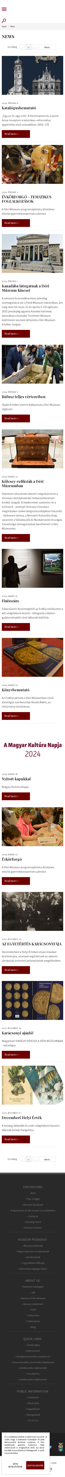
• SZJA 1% (32, 1420)
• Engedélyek (32, 1409)
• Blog (32, 1327)
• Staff (32, 1309)
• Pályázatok (32, 1403)
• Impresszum (32, 1350)
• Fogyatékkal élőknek (33, 1263)
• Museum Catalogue (32, 1286)
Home (4, 26)
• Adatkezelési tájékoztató (32, 1368)
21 (28, 47)
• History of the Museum (33, 1298)
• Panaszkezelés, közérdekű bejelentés (32, 1362)
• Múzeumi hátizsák (32, 1245)
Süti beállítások (15, 1465)
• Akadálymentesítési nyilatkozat (32, 1356)
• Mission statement (32, 1304)
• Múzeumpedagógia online (32, 1268)
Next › (47, 47)
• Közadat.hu (32, 1373)
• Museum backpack (32, 1204)
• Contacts (32, 1216)
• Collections (32, 1315)
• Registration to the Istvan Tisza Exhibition (32, 1210)
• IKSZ (32, 1193)
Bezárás (44, 1438)
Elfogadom (35, 1465)
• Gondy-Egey (32, 1345)
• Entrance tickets (32, 1227)
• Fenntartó (33, 1397)
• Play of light (32, 1198)
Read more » (12, 134)
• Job (32, 1292)
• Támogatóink (32, 1414)
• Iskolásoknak (32, 1257)
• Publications (32, 1321)
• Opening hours (32, 1221)
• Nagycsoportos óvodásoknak (32, 1251)
